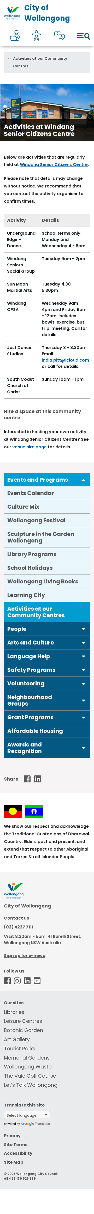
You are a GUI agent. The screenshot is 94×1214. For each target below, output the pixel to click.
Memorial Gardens (27, 1057)
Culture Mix (23, 507)
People (16, 629)
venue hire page (29, 447)
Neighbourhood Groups (29, 700)
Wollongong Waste (28, 1066)
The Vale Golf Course (30, 1075)
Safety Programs (31, 670)
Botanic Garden (23, 1030)
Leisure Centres (23, 1021)
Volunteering (25, 683)
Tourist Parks (19, 1048)
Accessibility (18, 1153)
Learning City (26, 595)
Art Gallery (17, 1039)
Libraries (14, 1012)
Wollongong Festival (36, 520)
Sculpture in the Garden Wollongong (40, 537)
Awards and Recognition (24, 748)
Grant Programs (30, 717)
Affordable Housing (35, 731)
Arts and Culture (30, 642)
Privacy (12, 1136)
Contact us (16, 918)
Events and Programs (37, 480)
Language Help (28, 656)
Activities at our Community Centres (36, 612)
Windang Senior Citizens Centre (54, 165)
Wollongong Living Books (42, 581)
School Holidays (30, 568)
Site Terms (15, 1145)
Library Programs (32, 554)
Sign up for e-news (24, 956)
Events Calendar (30, 493)
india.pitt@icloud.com (65, 360)
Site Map (13, 1162)
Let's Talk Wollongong (30, 1085)
